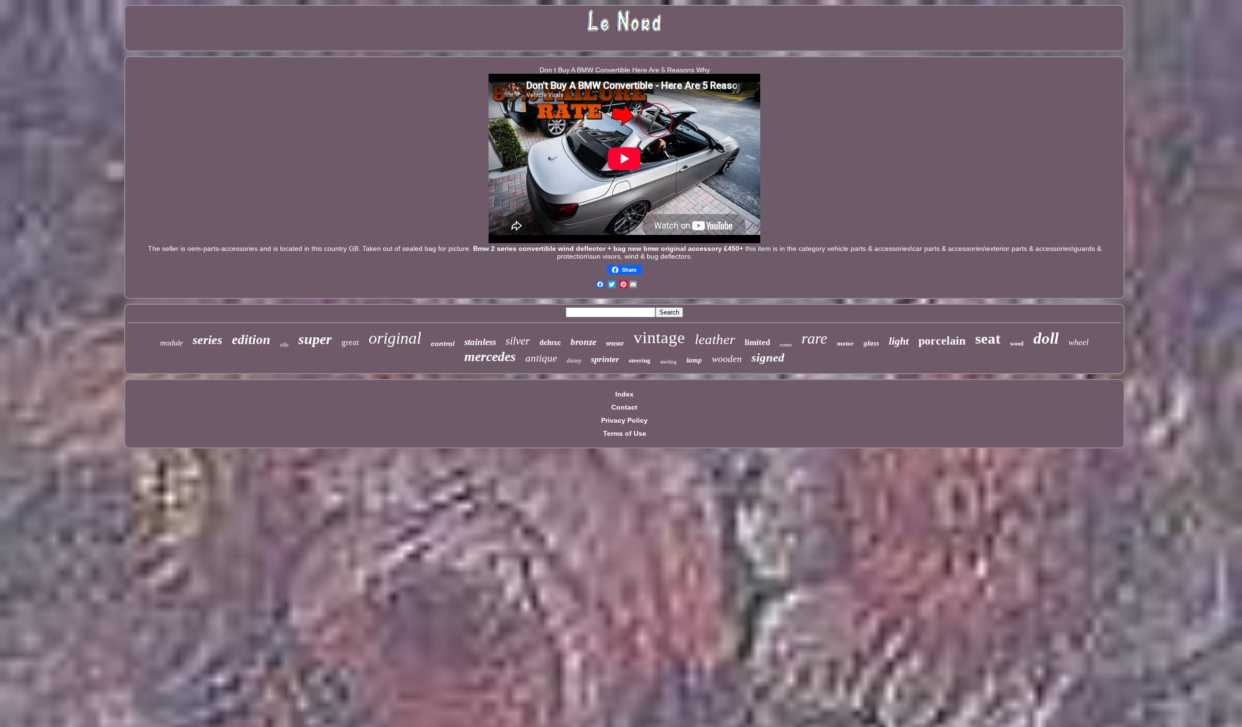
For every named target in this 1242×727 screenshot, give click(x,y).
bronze (583, 342)
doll (1046, 338)
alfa (284, 344)
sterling (668, 361)
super (315, 339)
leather (715, 339)
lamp (694, 360)
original (395, 338)
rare (814, 338)
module (171, 343)
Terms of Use (624, 433)
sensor (615, 343)
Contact (624, 407)
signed (768, 357)
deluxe (550, 341)
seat (987, 338)
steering (640, 360)
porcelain (941, 340)
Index (624, 394)
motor (845, 343)
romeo (786, 344)
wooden (727, 358)
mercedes (490, 356)
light (899, 341)
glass (871, 343)
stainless (480, 342)
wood (1017, 343)
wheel (1078, 342)
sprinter (605, 359)
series (207, 340)
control (443, 343)
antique (541, 358)
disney (574, 360)
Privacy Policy (624, 420)
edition (251, 339)
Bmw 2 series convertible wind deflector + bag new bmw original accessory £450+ (608, 248)
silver (518, 341)
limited (757, 342)
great (350, 342)
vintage (659, 337)
